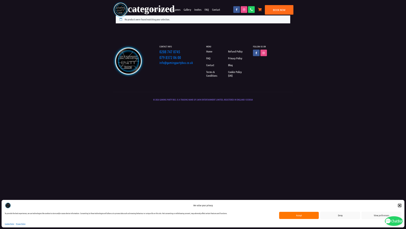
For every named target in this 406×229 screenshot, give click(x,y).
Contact (216, 9)
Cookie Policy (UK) (235, 73)
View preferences (381, 215)
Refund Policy (235, 51)
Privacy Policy (21, 223)
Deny (340, 215)
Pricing (144, 9)
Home (135, 9)
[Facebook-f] (236, 9)
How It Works (158, 9)
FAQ (207, 9)
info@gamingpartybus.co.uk (176, 63)
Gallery (187, 9)
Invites (197, 9)
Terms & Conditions (211, 73)
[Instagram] (244, 9)
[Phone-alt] (251, 9)
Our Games (174, 9)
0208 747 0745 (169, 51)
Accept (299, 215)
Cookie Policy (9, 223)
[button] (399, 205)
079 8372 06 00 (170, 57)
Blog (230, 65)
